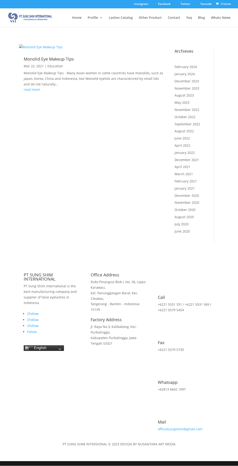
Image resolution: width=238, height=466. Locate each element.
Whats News (221, 18)
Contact (174, 18)
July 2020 (181, 224)
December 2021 (187, 160)
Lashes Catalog (121, 18)
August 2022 (184, 131)
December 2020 (187, 195)
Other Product (150, 18)
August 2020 (184, 217)
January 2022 (185, 152)
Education (55, 66)
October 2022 (185, 117)
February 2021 (186, 181)
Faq (189, 18)
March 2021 (184, 174)
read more (32, 89)
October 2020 (185, 209)
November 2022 (187, 109)
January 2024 (185, 74)
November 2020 (187, 202)
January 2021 (185, 188)
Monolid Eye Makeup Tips (49, 59)
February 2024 (186, 67)
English (39, 348)
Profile (93, 18)
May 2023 (182, 102)
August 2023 (184, 95)
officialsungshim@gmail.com (180, 429)
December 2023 (187, 81)
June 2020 (182, 231)
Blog (201, 18)
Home (77, 18)
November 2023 (187, 88)
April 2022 (182, 145)
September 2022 (187, 124)
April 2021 (182, 167)
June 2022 (182, 138)
